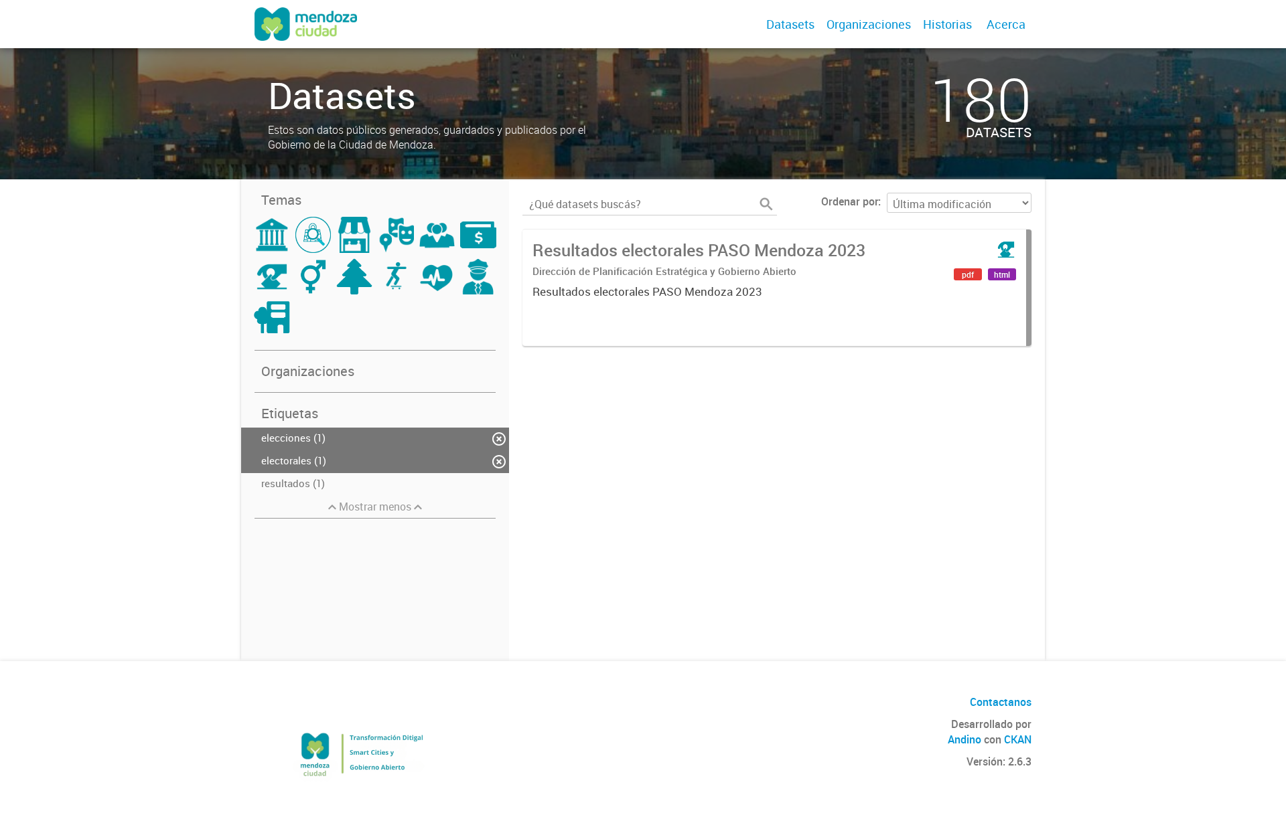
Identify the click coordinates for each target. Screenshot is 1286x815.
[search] (766, 204)
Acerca (1006, 24)
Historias (947, 24)
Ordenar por (849, 201)
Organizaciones (869, 24)
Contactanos (1000, 702)
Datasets (790, 24)
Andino (964, 739)
